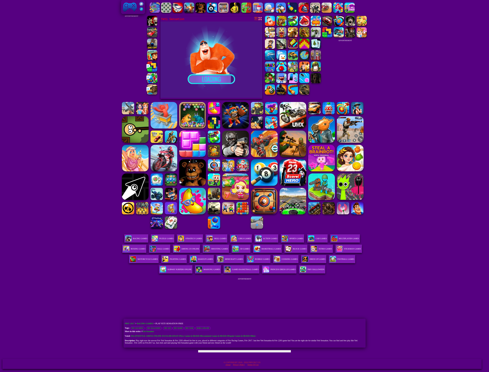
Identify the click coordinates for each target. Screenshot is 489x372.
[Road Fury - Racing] (339, 37)
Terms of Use (253, 365)
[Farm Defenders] (304, 37)
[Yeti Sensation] (270, 25)
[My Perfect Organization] (223, 12)
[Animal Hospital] (281, 37)
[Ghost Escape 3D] (152, 25)
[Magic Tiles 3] (293, 82)
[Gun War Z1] (189, 12)
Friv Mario (178, 328)
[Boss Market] (258, 12)
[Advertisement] (131, 56)
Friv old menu (137, 328)
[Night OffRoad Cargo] (304, 94)
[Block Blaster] (152, 71)
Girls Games (244, 238)
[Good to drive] (293, 59)
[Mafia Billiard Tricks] (212, 12)
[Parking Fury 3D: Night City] (152, 37)
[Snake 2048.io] (292, 12)
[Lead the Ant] (304, 82)
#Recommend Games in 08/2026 (213, 336)
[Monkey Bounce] (281, 25)
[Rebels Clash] (304, 71)
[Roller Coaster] (316, 25)
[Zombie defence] (152, 82)
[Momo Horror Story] (316, 82)
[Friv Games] (141, 5)
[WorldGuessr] (304, 59)
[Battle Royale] (350, 37)
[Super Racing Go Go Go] (327, 25)
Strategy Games (193, 238)
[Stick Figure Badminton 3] (269, 12)
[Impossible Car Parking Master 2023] (304, 12)
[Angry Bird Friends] (304, 25)
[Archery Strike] (339, 25)
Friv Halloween (153, 328)
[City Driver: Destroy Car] (327, 12)
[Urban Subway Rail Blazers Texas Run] (152, 59)
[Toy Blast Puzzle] (304, 48)
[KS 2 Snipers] (316, 37)
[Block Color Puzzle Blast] (155, 12)
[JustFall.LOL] (281, 59)
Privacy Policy (239, 365)
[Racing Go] (178, 12)
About (227, 365)
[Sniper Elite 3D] (315, 12)
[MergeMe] (166, 12)
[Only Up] (152, 48)
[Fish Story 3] (338, 12)
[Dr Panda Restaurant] (270, 37)
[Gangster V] (293, 37)
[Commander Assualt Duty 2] (316, 71)
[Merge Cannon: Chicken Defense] (293, 71)
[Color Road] (281, 71)
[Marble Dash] (362, 25)
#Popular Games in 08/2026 (238, 336)
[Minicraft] (270, 82)
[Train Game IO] (293, 94)
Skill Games (220, 238)
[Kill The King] (316, 59)
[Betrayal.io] (270, 48)
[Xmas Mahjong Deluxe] (316, 48)
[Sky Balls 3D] (270, 94)
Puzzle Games (166, 238)
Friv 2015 (167, 328)
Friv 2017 (130, 323)
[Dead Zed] (281, 48)
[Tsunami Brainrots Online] (349, 12)
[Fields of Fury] (350, 25)
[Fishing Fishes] (281, 82)
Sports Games (296, 238)
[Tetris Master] (270, 71)
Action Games (270, 238)
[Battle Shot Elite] (281, 94)
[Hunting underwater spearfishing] (270, 59)
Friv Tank (189, 328)
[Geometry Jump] (293, 48)
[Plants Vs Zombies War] (246, 12)
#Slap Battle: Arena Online (146, 336)
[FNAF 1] (200, 12)
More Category (202, 328)
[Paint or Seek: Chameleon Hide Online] (152, 94)
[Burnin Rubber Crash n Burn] (293, 25)
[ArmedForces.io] (235, 12)
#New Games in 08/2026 (189, 336)
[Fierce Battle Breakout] (281, 12)
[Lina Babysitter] (362, 37)
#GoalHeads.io (170, 336)
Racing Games (140, 238)
